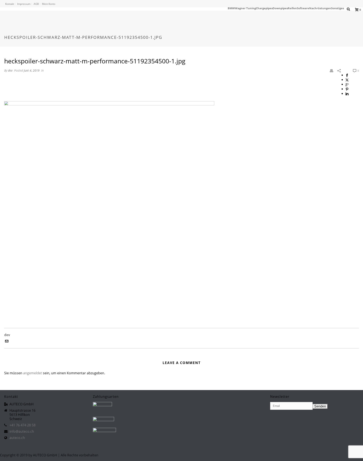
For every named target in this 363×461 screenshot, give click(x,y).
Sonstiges (337, 8)
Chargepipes (264, 8)
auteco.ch (17, 438)
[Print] (331, 70)
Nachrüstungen (320, 8)
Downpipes (280, 8)
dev (10, 70)
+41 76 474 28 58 (22, 425)
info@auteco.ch (21, 431)
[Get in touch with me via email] (6, 341)
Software (303, 8)
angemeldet (32, 373)
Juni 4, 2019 (31, 70)
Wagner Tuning (245, 8)
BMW (231, 8)
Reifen (292, 8)
